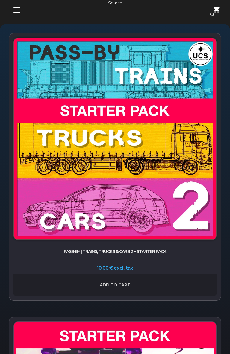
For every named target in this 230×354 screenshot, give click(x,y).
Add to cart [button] (115, 285)
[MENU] (12, 10)
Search (115, 2)
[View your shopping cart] (213, 10)
